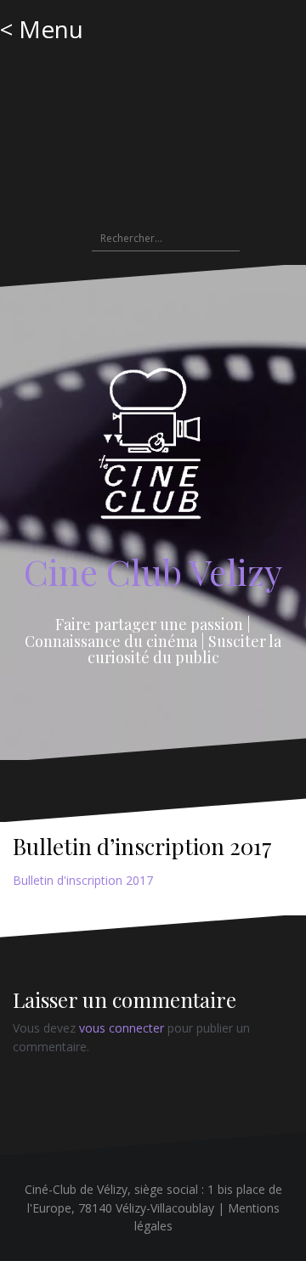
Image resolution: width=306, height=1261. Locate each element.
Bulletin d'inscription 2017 (83, 880)
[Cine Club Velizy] (153, 449)
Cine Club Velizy (153, 571)
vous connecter (121, 1028)
